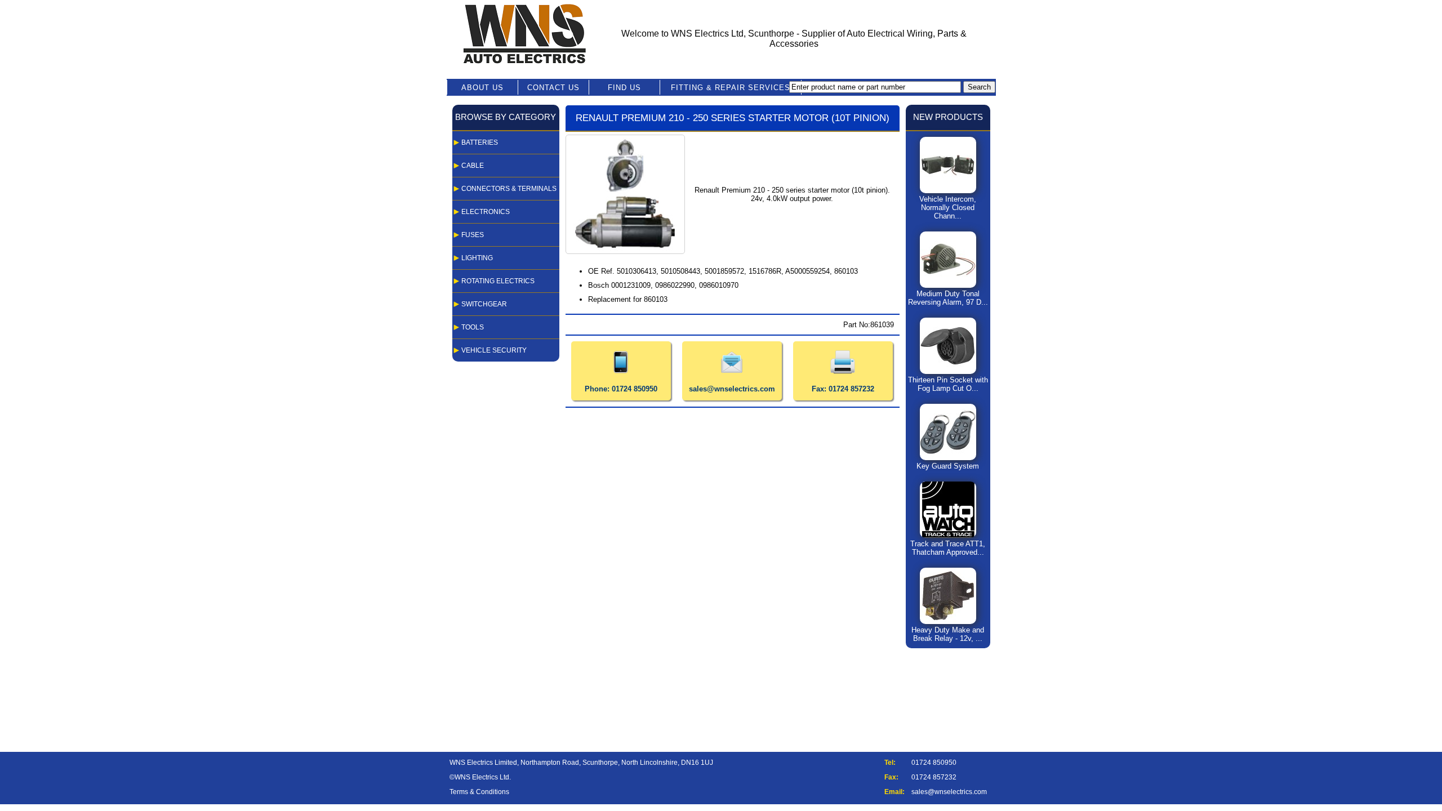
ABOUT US (482, 87)
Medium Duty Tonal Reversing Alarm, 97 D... (948, 297)
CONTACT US (553, 87)
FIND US (624, 87)
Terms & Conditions (479, 792)
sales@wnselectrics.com (949, 792)
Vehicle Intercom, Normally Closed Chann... (947, 207)
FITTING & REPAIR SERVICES (730, 87)
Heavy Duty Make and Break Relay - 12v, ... (947, 634)
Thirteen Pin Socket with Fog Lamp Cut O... (948, 384)
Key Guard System (947, 466)
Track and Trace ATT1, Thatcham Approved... (947, 548)
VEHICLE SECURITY (494, 350)
